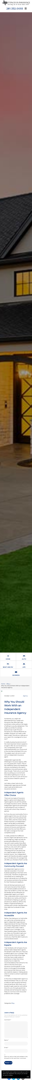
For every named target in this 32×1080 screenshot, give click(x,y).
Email (6, 1047)
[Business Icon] (16, 671)
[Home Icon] (8, 655)
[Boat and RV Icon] (8, 663)
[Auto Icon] (24, 655)
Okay (28, 1076)
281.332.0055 (15, 8)
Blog (12, 1003)
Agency (25, 696)
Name (6, 1040)
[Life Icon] (24, 663)
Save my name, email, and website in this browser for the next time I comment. (15, 1057)
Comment (7, 1020)
